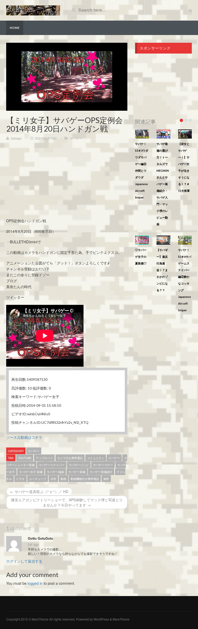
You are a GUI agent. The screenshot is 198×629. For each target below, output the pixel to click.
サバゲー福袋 (55, 472)
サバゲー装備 (76, 472)
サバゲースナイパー (51, 465)
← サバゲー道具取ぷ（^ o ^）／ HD (39, 491)
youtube (24, 458)
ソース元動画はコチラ (24, 437)
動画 (63, 479)
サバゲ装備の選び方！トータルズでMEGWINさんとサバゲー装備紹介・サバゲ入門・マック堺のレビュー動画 (162, 184)
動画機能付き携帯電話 (85, 479)
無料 (106, 479)
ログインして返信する (24, 561)
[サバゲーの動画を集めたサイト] (33, 9)
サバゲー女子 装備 (31, 472)
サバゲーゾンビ (79, 465)
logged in (35, 583)
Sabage (16, 138)
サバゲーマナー (103, 465)
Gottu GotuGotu (40, 538)
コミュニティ (95, 458)
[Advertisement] (66, 182)
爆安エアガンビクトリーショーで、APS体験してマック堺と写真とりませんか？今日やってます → (67, 502)
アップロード (44, 458)
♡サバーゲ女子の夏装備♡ (140, 256)
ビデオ (20, 479)
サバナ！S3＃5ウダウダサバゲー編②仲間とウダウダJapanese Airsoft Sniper (141, 170)
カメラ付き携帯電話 (70, 458)
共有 (53, 479)
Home (15, 27)
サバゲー (76, 138)
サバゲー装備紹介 (101, 472)
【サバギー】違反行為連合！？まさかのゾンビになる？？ (162, 270)
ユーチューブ (37, 479)
